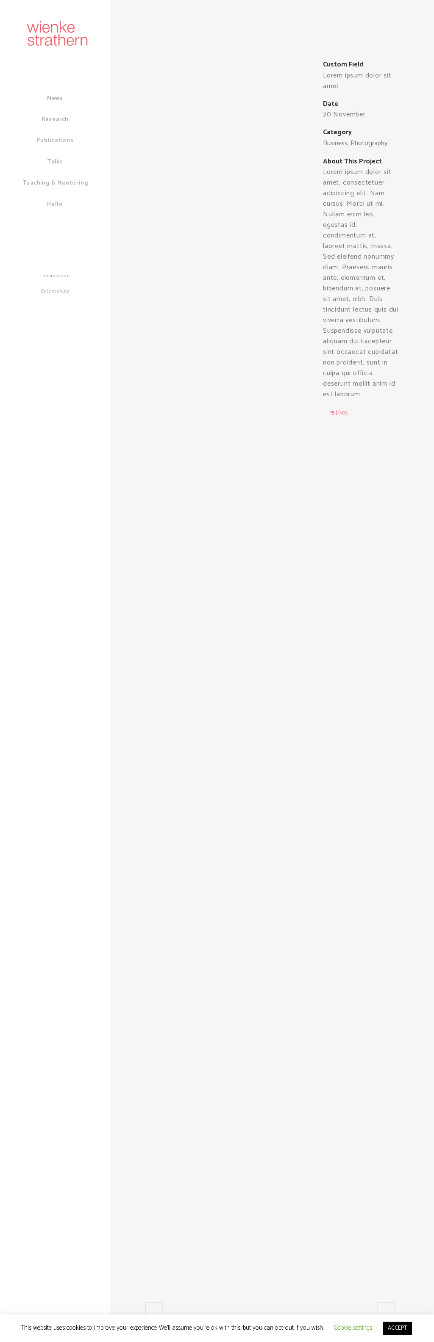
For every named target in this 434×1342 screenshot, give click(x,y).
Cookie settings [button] (353, 1328)
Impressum (55, 276)
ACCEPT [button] (397, 1328)
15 (339, 413)
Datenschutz (55, 291)
